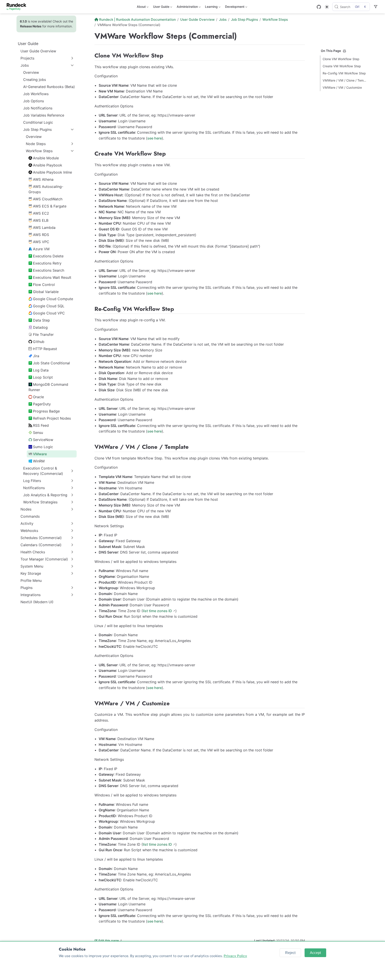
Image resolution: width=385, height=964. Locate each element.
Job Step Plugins (37, 129)
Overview (31, 72)
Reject (290, 953)
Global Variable (46, 291)
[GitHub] (318, 6)
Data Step (41, 320)
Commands (30, 516)
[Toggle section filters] (376, 7)
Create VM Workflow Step (342, 66)
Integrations (30, 595)
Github (38, 341)
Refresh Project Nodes (52, 418)
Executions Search (48, 270)
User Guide (160, 7)
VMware (40, 454)
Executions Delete (48, 256)
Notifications (34, 488)
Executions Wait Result (52, 277)
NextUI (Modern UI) (36, 602)
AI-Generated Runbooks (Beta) (49, 86)
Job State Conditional (51, 363)
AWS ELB (40, 220)
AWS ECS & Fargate (49, 206)
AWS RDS (41, 234)
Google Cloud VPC (49, 313)
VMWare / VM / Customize (342, 87)
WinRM (39, 461)
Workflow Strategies (40, 502)
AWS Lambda (44, 227)
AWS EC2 (41, 213)
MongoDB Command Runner (48, 387)
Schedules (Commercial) (41, 537)
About (141, 7)
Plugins (26, 587)
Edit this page (108, 940)
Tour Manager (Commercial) (44, 559)
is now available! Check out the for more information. (46, 23)
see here (154, 138)
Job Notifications (37, 108)
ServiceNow (43, 439)
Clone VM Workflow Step (341, 59)
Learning (211, 7)
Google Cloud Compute (53, 299)
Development (234, 7)
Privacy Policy (235, 956)
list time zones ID (157, 611)
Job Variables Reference (43, 115)
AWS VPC (41, 242)
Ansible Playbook (47, 165)
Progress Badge (46, 411)
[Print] (344, 51)
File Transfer (43, 334)
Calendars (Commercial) (40, 545)
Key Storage (30, 573)
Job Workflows (36, 94)
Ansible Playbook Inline (52, 172)
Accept (315, 953)
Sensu (38, 432)
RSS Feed (41, 425)
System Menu (31, 566)
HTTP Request (45, 349)
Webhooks (29, 530)
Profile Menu (31, 580)
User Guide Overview (38, 51)
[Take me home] (18, 6)
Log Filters (32, 480)
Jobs (24, 65)
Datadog (40, 327)
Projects (27, 58)
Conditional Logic (38, 122)
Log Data (41, 370)
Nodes (25, 509)
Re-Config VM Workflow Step (344, 73)
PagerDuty (42, 404)
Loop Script (43, 377)
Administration (187, 7)
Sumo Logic (43, 447)
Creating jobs (34, 79)
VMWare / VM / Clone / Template (345, 80)
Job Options (33, 101)
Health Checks (32, 552)
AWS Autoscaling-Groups (46, 189)
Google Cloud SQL (48, 306)
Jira (36, 356)
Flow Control (44, 284)
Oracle (38, 397)
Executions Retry (47, 263)
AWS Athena (43, 179)
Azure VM (41, 249)
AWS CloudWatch (47, 199)
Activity (26, 523)
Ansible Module (46, 158)
